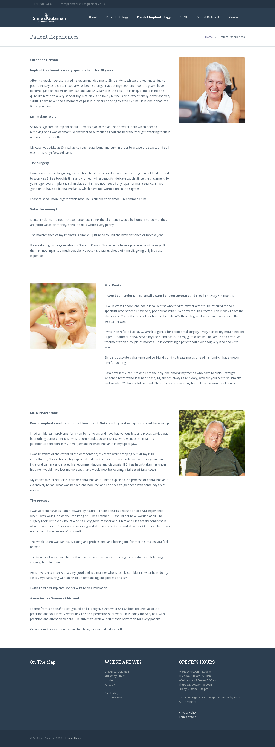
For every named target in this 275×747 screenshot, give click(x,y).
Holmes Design (73, 738)
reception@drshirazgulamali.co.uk (83, 4)
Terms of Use (187, 717)
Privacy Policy (188, 712)
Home (209, 37)
